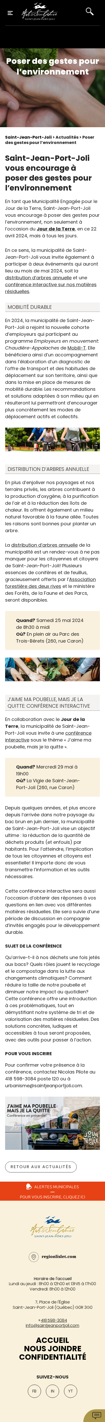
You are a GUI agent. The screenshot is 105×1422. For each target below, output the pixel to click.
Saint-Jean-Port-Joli (28, 137)
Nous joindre (52, 1348)
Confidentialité (52, 1357)
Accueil (52, 1340)
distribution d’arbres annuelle (38, 277)
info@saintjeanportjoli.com (52, 1325)
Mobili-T (77, 348)
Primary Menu (10, 13)
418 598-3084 (54, 1320)
